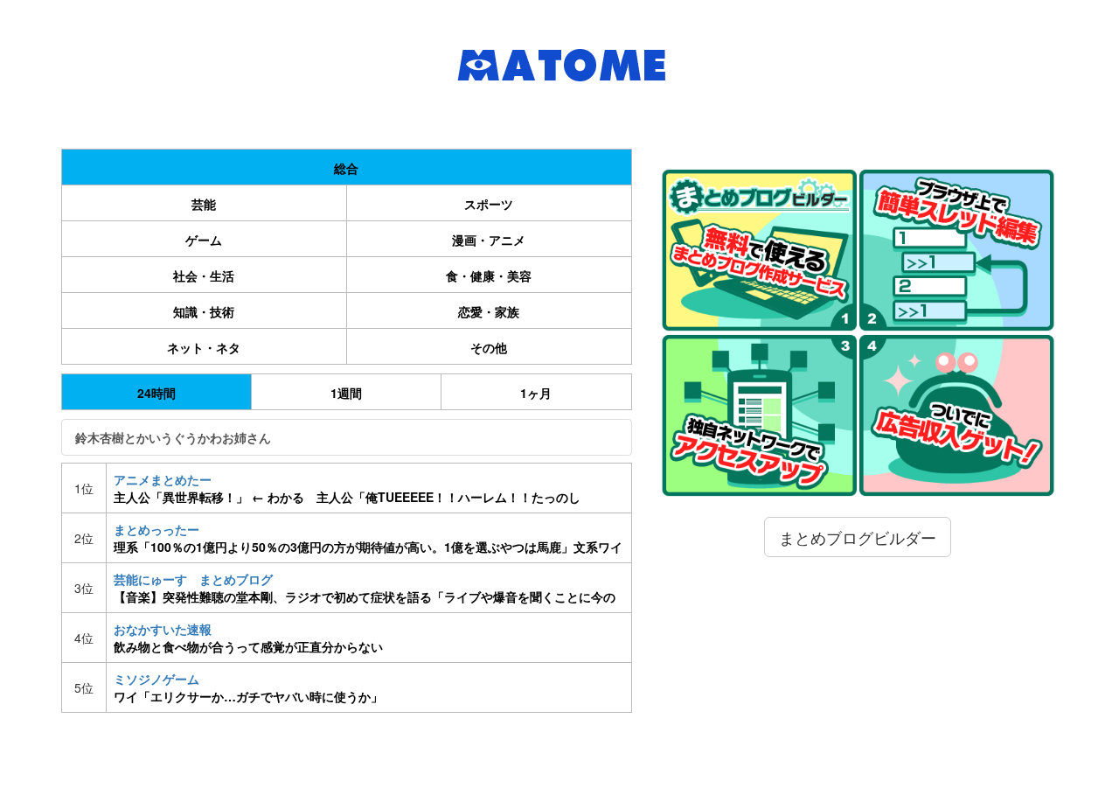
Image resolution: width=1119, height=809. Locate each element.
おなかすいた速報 (248, 637)
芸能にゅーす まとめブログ (364, 587)
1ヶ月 (536, 392)
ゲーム (203, 239)
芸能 (203, 204)
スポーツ (488, 204)
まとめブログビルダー (857, 537)
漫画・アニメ (488, 239)
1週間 (346, 392)
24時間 (156, 392)
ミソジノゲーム (248, 687)
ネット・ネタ (203, 347)
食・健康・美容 (489, 275)
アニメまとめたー (347, 488)
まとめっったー (368, 537)
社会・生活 (203, 275)
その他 (488, 347)
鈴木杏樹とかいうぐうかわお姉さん (173, 437)
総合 (346, 168)
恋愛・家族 (488, 311)
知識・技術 (203, 311)
